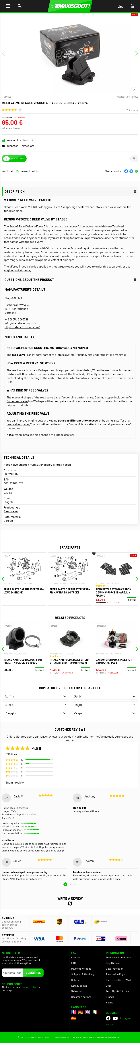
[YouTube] (115, 1018)
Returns (75, 979)
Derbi (78, 696)
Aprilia (9, 696)
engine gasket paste (17, 270)
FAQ (73, 962)
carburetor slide (58, 378)
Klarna (109, 1002)
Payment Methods (81, 968)
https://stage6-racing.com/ (22, 327)
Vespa (78, 713)
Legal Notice (113, 962)
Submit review (14, 782)
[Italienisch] (95, 1012)
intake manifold (116, 354)
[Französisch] (73, 1012)
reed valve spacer (18, 424)
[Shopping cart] (132, 6)
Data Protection (114, 968)
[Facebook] (108, 1018)
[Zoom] (134, 90)
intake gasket (64, 434)
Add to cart (17, 158)
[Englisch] (87, 1012)
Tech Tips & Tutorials (117, 991)
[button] (126, 171)
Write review (132, 110)
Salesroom (77, 991)
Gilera (9, 705)
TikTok (109, 1024)
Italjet (78, 705)
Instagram (125, 1018)
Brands (110, 996)
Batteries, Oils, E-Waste (119, 979)
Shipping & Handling (82, 974)
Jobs (109, 985)
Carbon (8, 520)
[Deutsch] (80, 1012)
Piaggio (10, 713)
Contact (75, 957)
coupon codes (28, 987)
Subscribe (33, 972)
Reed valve (11, 511)
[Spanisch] (73, 1018)
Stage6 (7, 96)
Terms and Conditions (118, 957)
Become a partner (81, 996)
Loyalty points (79, 985)
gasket (65, 266)
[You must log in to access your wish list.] (134, 158)
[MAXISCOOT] (70, 6)
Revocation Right (115, 974)
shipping (16, 128)
